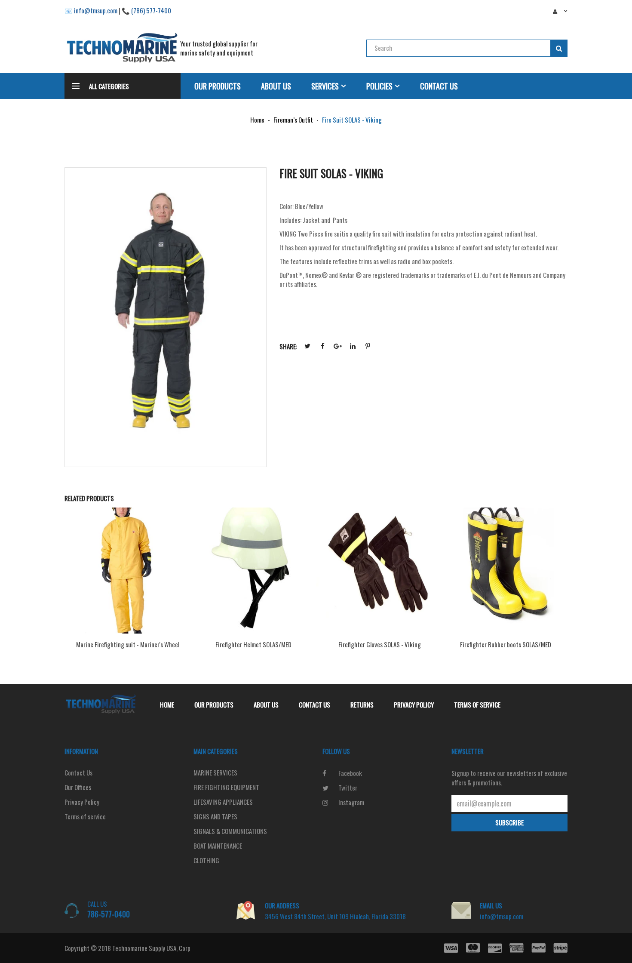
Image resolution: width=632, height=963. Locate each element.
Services (325, 86)
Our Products (217, 86)
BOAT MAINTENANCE (217, 845)
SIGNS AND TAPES (215, 816)
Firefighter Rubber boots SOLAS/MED (505, 644)
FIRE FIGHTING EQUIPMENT (226, 787)
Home (167, 704)
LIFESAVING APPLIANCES (223, 801)
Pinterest (367, 346)
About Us (276, 86)
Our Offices (77, 787)
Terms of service (477, 704)
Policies (379, 86)
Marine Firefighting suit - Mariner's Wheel (127, 644)
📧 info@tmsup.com (90, 10)
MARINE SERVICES (215, 772)
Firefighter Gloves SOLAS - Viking (379, 644)
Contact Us (439, 86)
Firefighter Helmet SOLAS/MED (253, 644)
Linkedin (352, 346)
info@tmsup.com (501, 916)
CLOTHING (206, 860)
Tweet (307, 346)
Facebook (322, 346)
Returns (362, 704)
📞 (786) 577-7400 (146, 10)
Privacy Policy (414, 704)
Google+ (337, 346)
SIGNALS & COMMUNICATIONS (230, 831)
